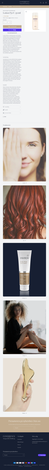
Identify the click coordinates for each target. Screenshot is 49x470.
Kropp (24, 355)
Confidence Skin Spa (10, 465)
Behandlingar (20, 442)
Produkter (20, 439)
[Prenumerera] (34, 427)
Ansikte (23, 183)
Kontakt (19, 447)
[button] (2, 2)
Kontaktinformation (28, 466)
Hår (23, 240)
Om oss (19, 444)
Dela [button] (5, 116)
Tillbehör (23, 413)
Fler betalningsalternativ (12, 32)
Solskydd (24, 298)
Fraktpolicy (21, 466)
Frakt (10, 17)
